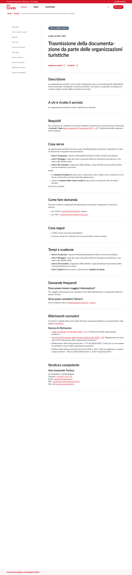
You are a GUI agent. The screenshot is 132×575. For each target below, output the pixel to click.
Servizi (24, 7)
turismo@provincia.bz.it (70, 211)
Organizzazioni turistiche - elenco (81, 303)
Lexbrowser (59, 324)
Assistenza (50, 7)
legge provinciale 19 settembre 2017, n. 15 (80, 128)
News (36, 7)
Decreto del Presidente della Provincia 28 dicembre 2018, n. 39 (78, 338)
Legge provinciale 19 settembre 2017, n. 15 (69, 332)
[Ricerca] (108, 7)
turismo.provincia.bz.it (65, 384)
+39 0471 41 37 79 (64, 377)
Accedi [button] (119, 7)
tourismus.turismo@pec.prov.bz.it (74, 215)
